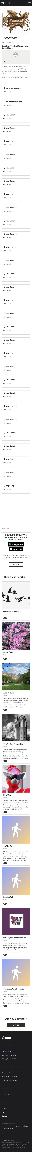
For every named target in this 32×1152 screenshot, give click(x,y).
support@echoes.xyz (9, 1055)
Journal (4, 1108)
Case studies (6, 1094)
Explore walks (6, 1073)
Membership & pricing (9, 1076)
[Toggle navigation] (29, 3)
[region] (16, 512)
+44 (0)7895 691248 (9, 1059)
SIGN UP (16, 564)
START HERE (16, 1025)
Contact (4, 1116)
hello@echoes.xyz (8, 1051)
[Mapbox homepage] (5, 528)
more (4, 80)
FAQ (3, 1112)
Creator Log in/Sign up (9, 1080)
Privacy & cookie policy (8, 1140)
